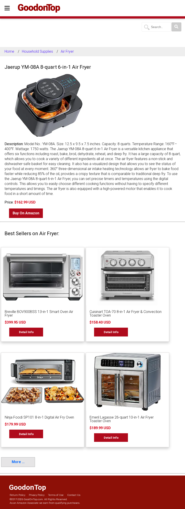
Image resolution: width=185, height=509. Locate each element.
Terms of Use (56, 495)
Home (9, 51)
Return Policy (17, 495)
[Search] (176, 26)
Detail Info (26, 332)
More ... (18, 462)
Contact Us (73, 495)
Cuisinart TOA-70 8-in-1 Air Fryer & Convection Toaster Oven (126, 313)
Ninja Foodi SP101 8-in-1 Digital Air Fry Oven (39, 417)
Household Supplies (37, 51)
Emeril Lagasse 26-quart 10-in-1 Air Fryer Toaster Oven (122, 419)
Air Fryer (67, 51)
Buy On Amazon (26, 213)
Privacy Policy (36, 495)
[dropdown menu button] (7, 8)
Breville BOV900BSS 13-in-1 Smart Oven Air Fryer (39, 313)
